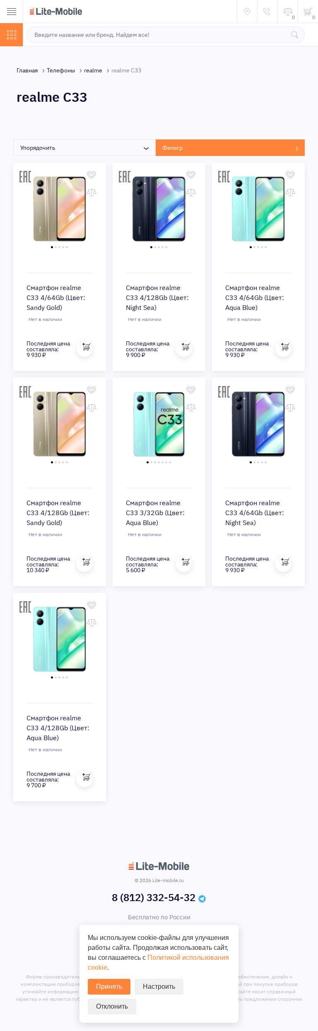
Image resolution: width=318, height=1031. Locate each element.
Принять (109, 986)
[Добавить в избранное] (91, 175)
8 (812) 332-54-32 (153, 897)
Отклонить (112, 1006)
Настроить (159, 986)
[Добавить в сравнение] (91, 192)
